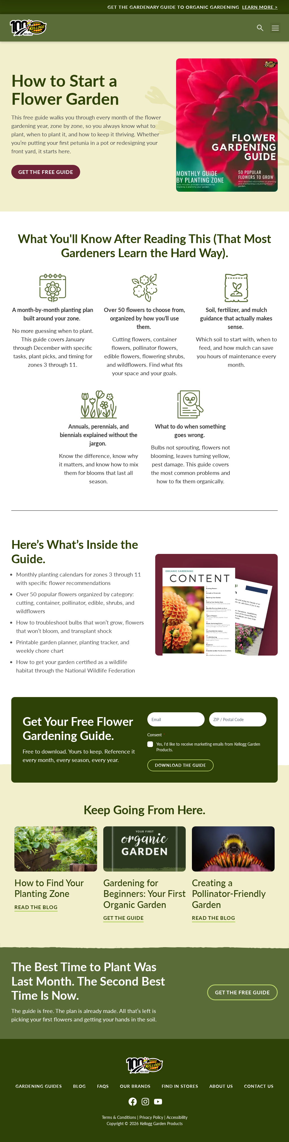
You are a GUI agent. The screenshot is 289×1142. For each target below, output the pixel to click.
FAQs (103, 1086)
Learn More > (260, 7)
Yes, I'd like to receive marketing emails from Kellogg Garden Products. (208, 746)
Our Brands (135, 1086)
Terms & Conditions (119, 1117)
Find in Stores (180, 1086)
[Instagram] (145, 1101)
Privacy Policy (151, 1117)
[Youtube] (158, 1101)
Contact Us (258, 1086)
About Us (221, 1086)
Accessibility (177, 1117)
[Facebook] (132, 1101)
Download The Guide (180, 765)
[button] (275, 28)
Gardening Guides (39, 1086)
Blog (79, 1086)
